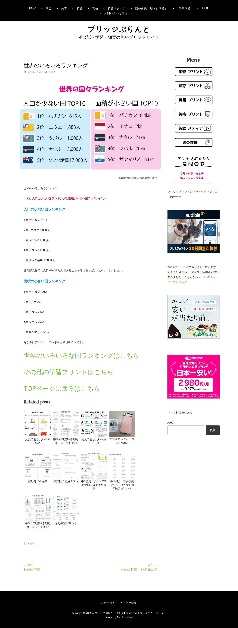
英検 (95, 8)
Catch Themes (125, 617)
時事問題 (185, 8)
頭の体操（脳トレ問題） (151, 8)
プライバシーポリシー (153, 613)
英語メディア (117, 8)
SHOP (205, 8)
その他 (30, 543)
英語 (80, 8)
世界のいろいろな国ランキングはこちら (81, 355)
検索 (170, 423)
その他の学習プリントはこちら (68, 372)
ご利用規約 (108, 602)
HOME (32, 8)
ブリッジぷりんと (119, 28)
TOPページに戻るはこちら (62, 388)
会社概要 (131, 602)
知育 (64, 8)
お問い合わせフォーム (119, 13)
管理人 (52, 71)
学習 (49, 8)
